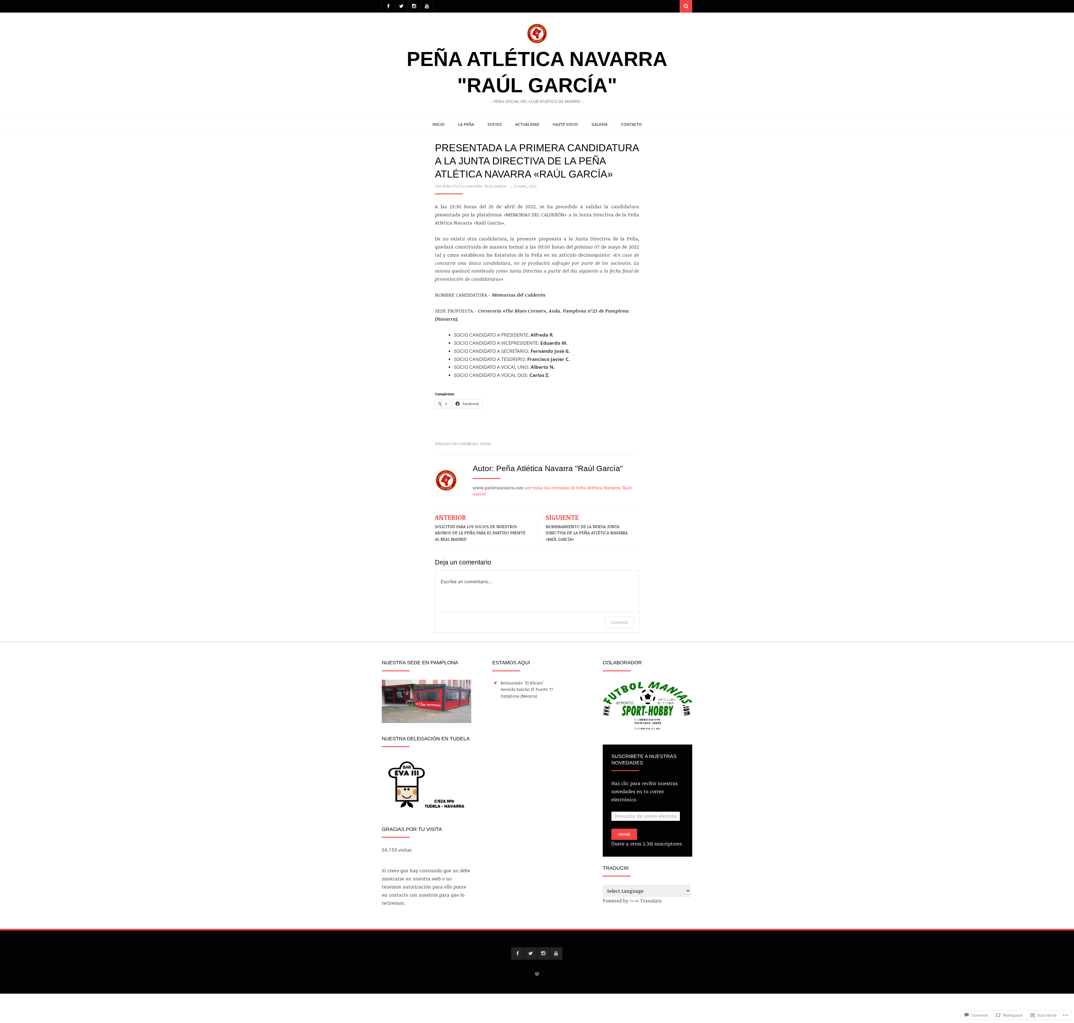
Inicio (438, 124)
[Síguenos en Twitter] (401, 6)
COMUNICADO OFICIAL (474, 443)
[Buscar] (686, 6)
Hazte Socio (565, 124)
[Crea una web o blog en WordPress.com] (537, 974)
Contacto (631, 124)
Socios (494, 124)
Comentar (619, 622)
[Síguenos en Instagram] (414, 6)
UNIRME (624, 834)
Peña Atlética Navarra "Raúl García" (475, 186)
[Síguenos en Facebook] (388, 6)
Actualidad (527, 124)
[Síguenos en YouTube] (427, 6)
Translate (651, 900)
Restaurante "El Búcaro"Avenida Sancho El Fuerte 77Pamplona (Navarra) (527, 689)
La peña (466, 124)
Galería (599, 124)
